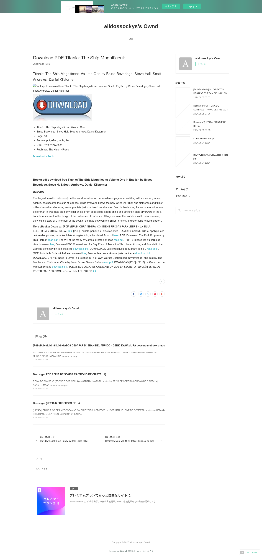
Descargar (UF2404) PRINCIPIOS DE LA (56, 403)
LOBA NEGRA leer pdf (204, 138)
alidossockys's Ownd (131, 26)
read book (152, 248)
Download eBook (43, 156)
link (70, 231)
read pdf (53, 240)
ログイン (192, 6)
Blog (131, 38)
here (116, 235)
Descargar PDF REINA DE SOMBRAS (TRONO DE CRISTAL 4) (69, 374)
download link (80, 248)
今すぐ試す (171, 6)
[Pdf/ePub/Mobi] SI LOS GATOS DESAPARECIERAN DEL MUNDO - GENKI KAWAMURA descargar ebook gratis (99, 345)
